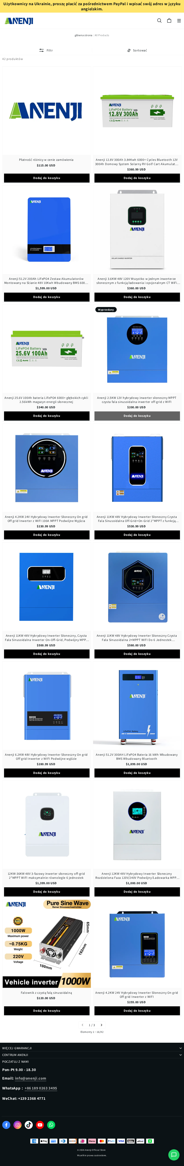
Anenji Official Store (95, 1149)
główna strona (83, 35)
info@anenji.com (30, 1078)
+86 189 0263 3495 (41, 1088)
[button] (179, 20)
